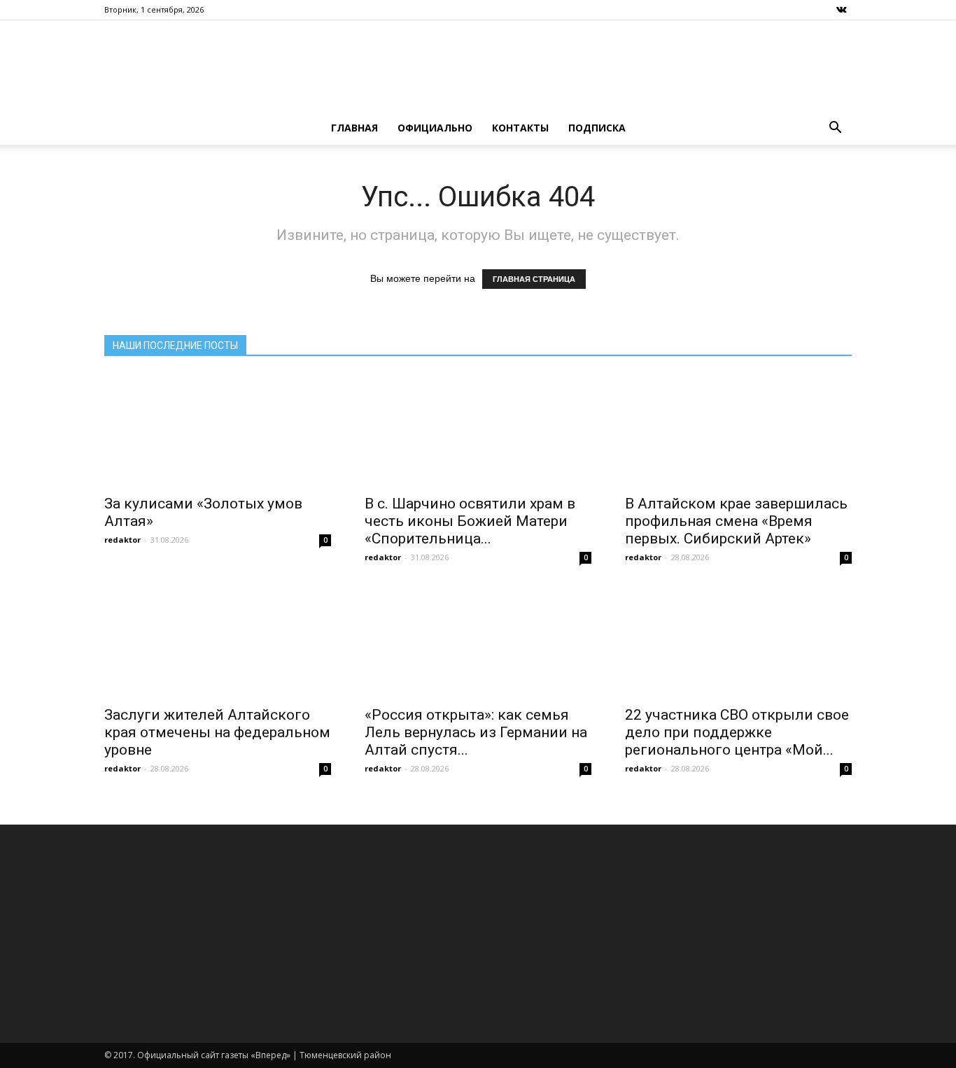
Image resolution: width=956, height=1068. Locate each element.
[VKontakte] (841, 10)
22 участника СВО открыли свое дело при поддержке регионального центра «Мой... (737, 732)
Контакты (520, 127)
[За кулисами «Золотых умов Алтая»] (217, 430)
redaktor (122, 539)
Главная (354, 127)
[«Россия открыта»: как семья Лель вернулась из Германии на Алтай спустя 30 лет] (478, 641)
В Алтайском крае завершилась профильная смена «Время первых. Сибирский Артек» (736, 521)
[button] (835, 128)
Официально (435, 127)
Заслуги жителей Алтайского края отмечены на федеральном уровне (217, 732)
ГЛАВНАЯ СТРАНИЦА (534, 279)
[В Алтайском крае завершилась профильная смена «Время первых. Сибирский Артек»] (738, 430)
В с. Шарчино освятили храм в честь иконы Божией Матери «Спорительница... (470, 521)
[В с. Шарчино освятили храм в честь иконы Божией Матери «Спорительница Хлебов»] (478, 430)
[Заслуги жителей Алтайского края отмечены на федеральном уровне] (217, 641)
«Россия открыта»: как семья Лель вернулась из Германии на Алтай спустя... (476, 732)
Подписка (597, 127)
